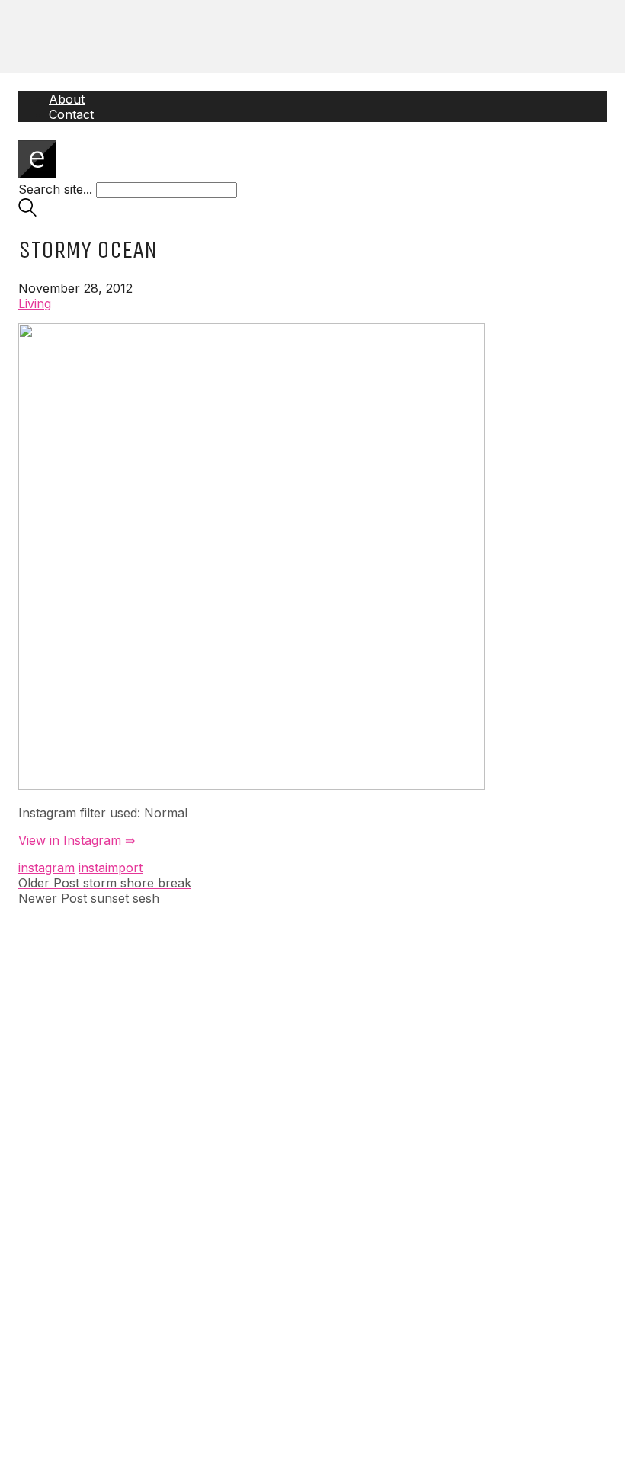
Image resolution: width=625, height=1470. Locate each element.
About (67, 99)
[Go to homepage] (37, 173)
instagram (46, 867)
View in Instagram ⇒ (76, 840)
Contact (71, 114)
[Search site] (27, 212)
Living (34, 303)
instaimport (111, 867)
